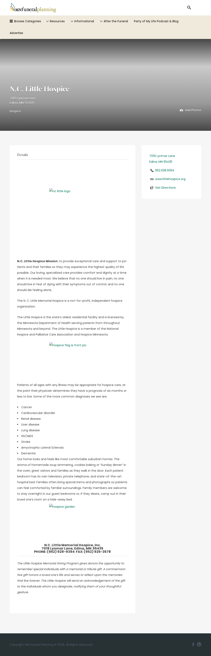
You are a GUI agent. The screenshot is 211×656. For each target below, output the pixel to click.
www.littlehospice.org (170, 179)
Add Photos (192, 110)
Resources (57, 21)
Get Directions (165, 188)
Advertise (16, 33)
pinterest (199, 644)
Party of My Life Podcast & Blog (156, 21)
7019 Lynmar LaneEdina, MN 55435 (23, 100)
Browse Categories (27, 21)
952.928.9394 (164, 170)
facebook (193, 644)
